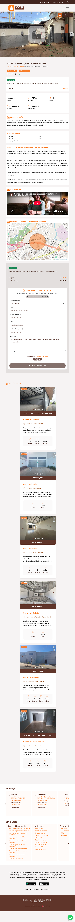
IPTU (62, 833)
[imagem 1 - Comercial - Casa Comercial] (38, 721)
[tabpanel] (37, 34)
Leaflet (56, 259)
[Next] (53, 399)
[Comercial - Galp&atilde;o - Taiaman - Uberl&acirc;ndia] (19, 8)
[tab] (60, 15)
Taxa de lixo (65, 835)
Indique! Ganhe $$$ (41, 842)
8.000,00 (65, 89)
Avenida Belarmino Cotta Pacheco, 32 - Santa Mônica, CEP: (46, 798)
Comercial (10, 66)
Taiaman (21, 66)
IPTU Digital (38, 837)
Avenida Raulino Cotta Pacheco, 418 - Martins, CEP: (18, 798)
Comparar (25, 70)
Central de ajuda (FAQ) (42, 835)
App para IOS (39, 847)
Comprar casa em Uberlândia (18, 848)
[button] (68, 2)
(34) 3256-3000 (16, 805)
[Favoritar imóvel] (54, 389)
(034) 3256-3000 (58, 2)
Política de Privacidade (32, 889)
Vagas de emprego (67, 831)
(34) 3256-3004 (42, 805)
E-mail (11, 321)
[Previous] (23, 399)
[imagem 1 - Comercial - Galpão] (38, 399)
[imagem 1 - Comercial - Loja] (38, 464)
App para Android (40, 844)
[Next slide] (72, 34)
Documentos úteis (40, 849)
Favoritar (13, 70)
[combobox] (37, 304)
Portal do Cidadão (66, 828)
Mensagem (13, 336)
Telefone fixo (16, 329)
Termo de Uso (45, 889)
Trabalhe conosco (40, 840)
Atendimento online (41, 831)
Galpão (16, 66)
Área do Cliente (44, 2)
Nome (11, 307)
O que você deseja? (15, 300)
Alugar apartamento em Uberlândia (19, 828)
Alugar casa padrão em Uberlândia (19, 831)
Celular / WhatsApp (15, 314)
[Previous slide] (3, 34)
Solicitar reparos (40, 833)
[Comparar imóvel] (54, 392)
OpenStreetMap (63, 259)
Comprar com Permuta (16, 859)
